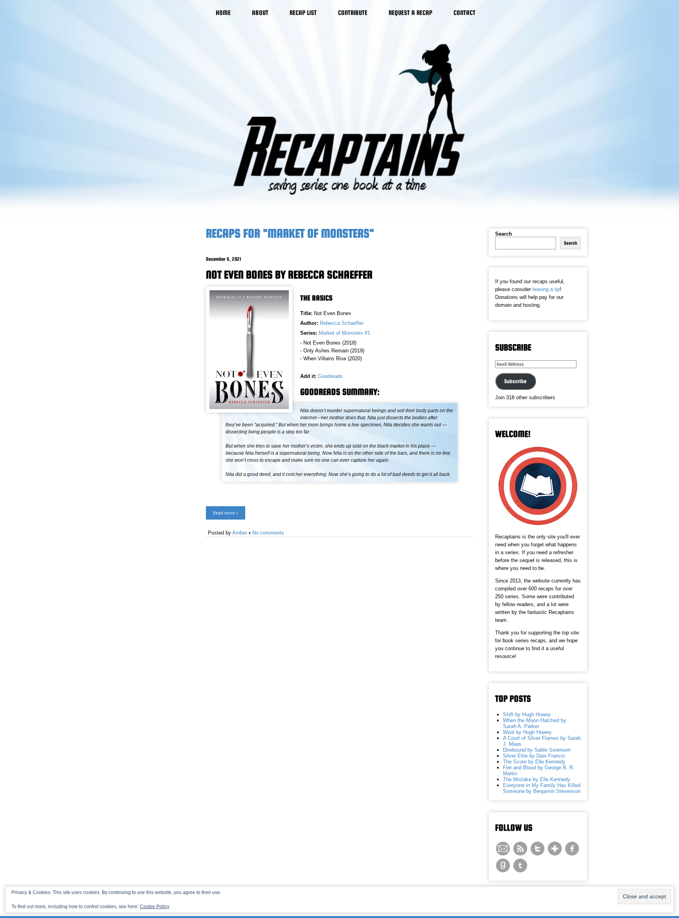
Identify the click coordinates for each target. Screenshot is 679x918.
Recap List (303, 13)
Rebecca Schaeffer (341, 323)
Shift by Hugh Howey (527, 714)
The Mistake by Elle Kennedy (536, 779)
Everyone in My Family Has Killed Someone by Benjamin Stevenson (541, 788)
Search (503, 234)
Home (223, 13)
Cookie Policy (154, 906)
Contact (464, 13)
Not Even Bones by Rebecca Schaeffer (289, 274)
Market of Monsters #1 (344, 333)
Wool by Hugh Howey (527, 732)
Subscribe (515, 381)
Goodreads (330, 376)
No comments (268, 533)
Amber (239, 533)
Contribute (352, 13)
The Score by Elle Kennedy (534, 762)
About (260, 13)
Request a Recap (410, 13)
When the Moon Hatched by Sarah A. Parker (534, 723)
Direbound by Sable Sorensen (537, 750)
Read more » (225, 513)
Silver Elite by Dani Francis (534, 756)
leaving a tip (546, 289)
